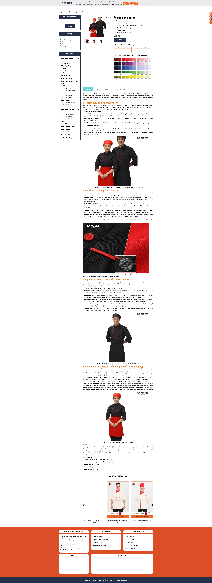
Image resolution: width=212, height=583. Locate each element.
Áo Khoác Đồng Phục (67, 132)
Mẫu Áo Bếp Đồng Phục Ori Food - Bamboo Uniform (97, 520)
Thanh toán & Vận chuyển (99, 545)
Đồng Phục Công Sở (67, 66)
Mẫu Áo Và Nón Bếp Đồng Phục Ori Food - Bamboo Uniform (123, 520)
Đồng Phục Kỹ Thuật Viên (68, 102)
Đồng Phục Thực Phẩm (68, 126)
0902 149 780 (69, 38)
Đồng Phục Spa (65, 100)
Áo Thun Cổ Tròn (66, 63)
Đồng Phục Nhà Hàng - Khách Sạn (70, 82)
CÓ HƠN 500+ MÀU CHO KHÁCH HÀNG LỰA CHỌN (130, 55)
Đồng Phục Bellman (67, 93)
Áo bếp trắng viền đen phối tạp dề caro (99, 276)
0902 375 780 (73, 44)
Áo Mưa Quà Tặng (66, 138)
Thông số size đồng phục (125, 45)
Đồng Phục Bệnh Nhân (67, 119)
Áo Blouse (64, 112)
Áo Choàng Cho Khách (67, 107)
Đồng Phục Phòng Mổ (67, 116)
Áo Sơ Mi (64, 68)
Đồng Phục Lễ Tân (66, 88)
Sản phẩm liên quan (118, 476)
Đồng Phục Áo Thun (67, 58)
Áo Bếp (63, 86)
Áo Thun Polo (65, 61)
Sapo (125, 580)
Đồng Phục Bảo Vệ (66, 129)
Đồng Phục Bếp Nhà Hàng (131, 545)
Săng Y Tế (64, 121)
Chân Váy (64, 73)
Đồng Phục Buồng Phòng (68, 90)
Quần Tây (64, 70)
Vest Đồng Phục (66, 75)
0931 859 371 (75, 40)
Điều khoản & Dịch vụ (98, 542)
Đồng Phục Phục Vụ (67, 95)
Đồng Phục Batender (67, 97)
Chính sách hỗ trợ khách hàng (100, 539)
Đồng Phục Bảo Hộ (66, 78)
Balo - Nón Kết (65, 135)
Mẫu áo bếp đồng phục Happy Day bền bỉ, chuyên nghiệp (146, 520)
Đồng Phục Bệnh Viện (67, 109)
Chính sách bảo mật (98, 536)
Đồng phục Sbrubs (66, 123)
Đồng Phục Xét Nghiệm (68, 114)
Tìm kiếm (70, 26)
